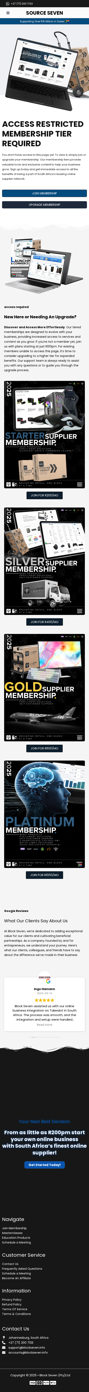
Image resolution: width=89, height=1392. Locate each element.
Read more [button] (44, 1025)
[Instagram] (46, 1383)
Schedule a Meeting (16, 1242)
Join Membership (14, 1228)
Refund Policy (12, 1304)
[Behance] (53, 1383)
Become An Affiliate (16, 1278)
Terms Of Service (14, 1309)
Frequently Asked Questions (22, 1269)
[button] (44, 193)
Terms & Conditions (16, 1314)
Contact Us (10, 1264)
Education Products (16, 1238)
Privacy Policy (12, 1300)
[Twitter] (39, 1383)
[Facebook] (33, 1383)
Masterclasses (12, 1233)
